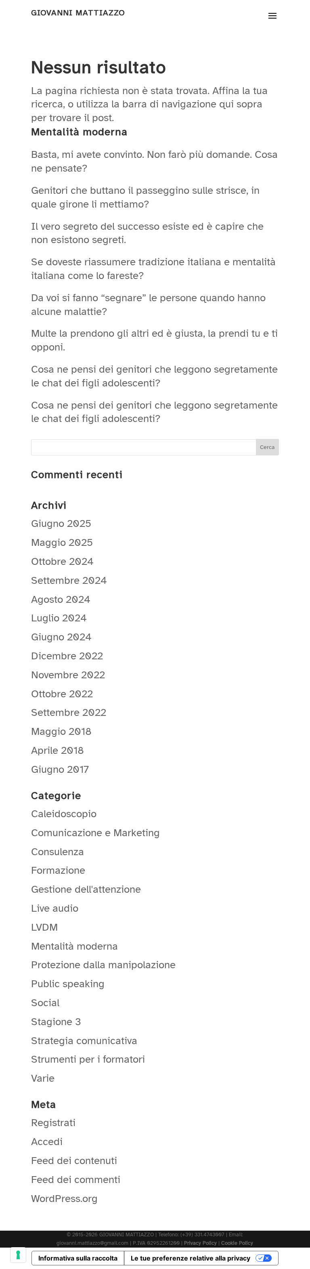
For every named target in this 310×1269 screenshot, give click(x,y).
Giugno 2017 (60, 769)
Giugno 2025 (61, 523)
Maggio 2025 (62, 542)
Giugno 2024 (61, 637)
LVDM (44, 927)
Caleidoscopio (63, 813)
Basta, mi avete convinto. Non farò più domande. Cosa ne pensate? (154, 161)
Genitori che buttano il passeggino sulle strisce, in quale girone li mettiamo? (145, 197)
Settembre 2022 (68, 712)
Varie (42, 1078)
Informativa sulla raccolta (77, 1258)
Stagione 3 (56, 1021)
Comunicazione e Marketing (95, 832)
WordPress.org (64, 1198)
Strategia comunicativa (84, 1040)
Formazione (58, 870)
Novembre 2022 (68, 675)
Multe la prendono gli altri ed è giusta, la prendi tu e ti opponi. (154, 340)
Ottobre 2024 (62, 561)
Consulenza (57, 851)
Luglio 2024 (59, 618)
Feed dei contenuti (74, 1160)
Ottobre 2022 (62, 694)
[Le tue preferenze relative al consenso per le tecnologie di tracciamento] (18, 1255)
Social (45, 1002)
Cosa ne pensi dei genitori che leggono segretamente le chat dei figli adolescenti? (154, 376)
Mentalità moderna (74, 946)
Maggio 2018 (61, 731)
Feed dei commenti (75, 1179)
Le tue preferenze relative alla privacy (190, 1258)
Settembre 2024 (69, 580)
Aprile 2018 (57, 750)
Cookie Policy (237, 1243)
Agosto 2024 (60, 599)
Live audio (54, 908)
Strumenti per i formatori (88, 1059)
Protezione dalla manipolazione (103, 964)
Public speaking (68, 983)
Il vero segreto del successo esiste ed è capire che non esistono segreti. (147, 233)
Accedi (47, 1141)
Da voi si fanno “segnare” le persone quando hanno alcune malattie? (148, 304)
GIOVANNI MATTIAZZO (78, 13)
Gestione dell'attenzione (86, 889)
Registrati (53, 1122)
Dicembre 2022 (67, 656)
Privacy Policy (200, 1243)
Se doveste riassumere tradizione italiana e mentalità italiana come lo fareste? (153, 268)
